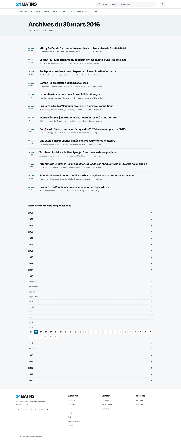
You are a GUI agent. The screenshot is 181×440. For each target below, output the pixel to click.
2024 (30, 225)
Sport (55, 11)
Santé (46, 11)
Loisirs (94, 11)
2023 (30, 232)
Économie (35, 11)
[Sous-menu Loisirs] (98, 11)
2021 (30, 244)
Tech (64, 11)
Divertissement (78, 11)
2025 (30, 219)
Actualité (20, 11)
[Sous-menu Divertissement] (86, 11)
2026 (30, 213)
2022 (30, 238)
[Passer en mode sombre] (162, 4)
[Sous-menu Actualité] (26, 11)
